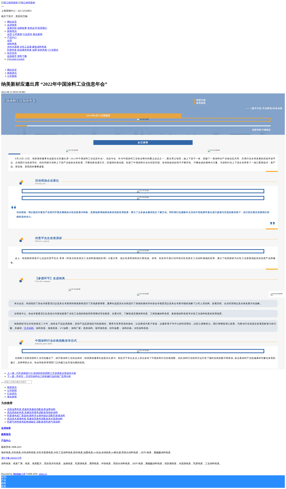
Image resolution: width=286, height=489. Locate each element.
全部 (9, 34)
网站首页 (12, 22)
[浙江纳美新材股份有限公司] (143, 2)
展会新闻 (12, 396)
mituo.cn (43, 474)
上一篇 (41, 373)
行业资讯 (12, 393)
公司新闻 (12, 76)
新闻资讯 (12, 73)
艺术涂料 (29, 328)
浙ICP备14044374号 (11, 458)
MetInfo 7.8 (19, 474)
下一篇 (39, 376)
